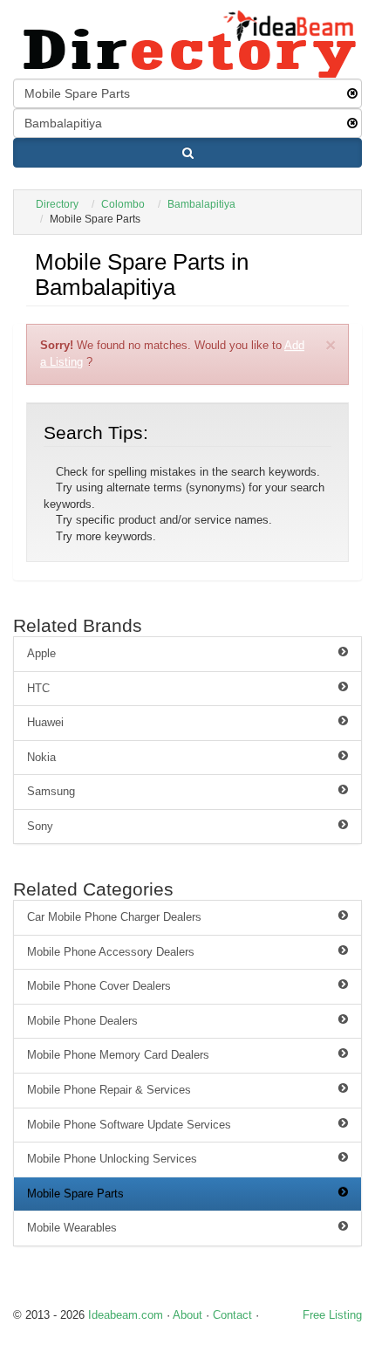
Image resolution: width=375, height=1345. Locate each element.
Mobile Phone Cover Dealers (99, 985)
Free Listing (332, 1314)
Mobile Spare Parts (75, 1193)
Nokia (41, 757)
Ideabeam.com (125, 1314)
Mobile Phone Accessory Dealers (110, 951)
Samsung (51, 791)
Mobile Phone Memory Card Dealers (118, 1054)
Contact (232, 1314)
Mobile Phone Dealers (82, 1020)
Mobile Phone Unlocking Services (112, 1158)
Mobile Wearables (72, 1227)
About (187, 1314)
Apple (41, 653)
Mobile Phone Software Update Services (129, 1124)
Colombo (123, 204)
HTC (38, 688)
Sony (40, 826)
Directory (57, 204)
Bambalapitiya (201, 204)
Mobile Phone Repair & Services (109, 1089)
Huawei (45, 722)
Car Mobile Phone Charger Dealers (114, 916)
